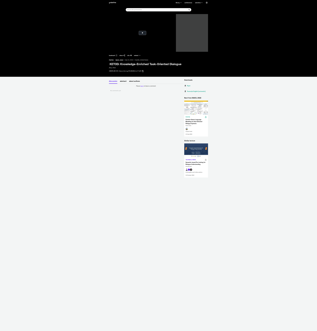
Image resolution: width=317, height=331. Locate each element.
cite (128, 55)
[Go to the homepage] (112, 2)
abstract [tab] (123, 81)
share (121, 55)
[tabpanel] (146, 88)
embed (136, 55)
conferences (188, 2)
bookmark (112, 55)
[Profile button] (206, 2)
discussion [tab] (113, 81)
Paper (188, 85)
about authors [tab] (134, 81)
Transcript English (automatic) (196, 91)
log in (142, 86)
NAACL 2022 (196, 98)
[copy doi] (144, 71)
